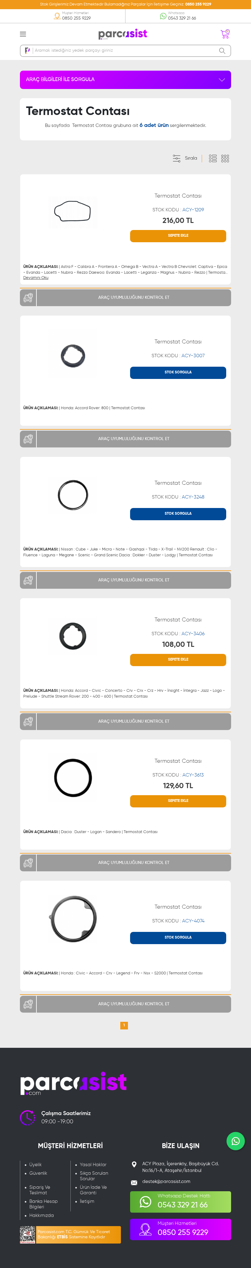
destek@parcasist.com (166, 1181)
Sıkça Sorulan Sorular (94, 1176)
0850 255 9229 (198, 4)
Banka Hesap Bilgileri (43, 1204)
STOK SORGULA (178, 372)
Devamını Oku (35, 278)
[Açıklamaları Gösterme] (225, 159)
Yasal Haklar (93, 1164)
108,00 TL (178, 644)
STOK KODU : (178, 210)
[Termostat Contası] (73, 212)
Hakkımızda (41, 1215)
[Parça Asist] (122, 33)
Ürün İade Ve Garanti (93, 1190)
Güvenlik (38, 1173)
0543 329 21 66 (182, 18)
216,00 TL (178, 220)
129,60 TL (178, 786)
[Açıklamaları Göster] (213, 159)
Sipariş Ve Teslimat (39, 1190)
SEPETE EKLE (178, 236)
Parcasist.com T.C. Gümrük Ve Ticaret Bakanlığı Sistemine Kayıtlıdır (74, 1234)
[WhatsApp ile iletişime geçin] (236, 1141)
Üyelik (35, 1164)
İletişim (87, 1201)
